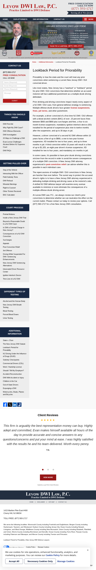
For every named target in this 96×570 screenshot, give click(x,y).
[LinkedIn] (14, 405)
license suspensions (80, 108)
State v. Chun (8, 340)
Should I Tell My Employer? (13, 370)
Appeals (6, 243)
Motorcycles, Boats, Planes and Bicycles (13, 393)
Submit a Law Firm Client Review (48, 485)
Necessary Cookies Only (40, 561)
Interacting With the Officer (13, 173)
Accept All (14, 561)
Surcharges (7, 240)
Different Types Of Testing (14, 293)
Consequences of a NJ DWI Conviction (13, 235)
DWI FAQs (7, 151)
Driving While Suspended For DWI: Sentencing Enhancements (14, 256)
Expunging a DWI (9, 388)
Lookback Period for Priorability (10, 348)
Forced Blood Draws (11, 314)
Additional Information (15, 332)
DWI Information (40, 19)
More (91, 19)
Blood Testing (8, 311)
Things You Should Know (14, 116)
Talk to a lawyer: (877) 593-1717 (66, 36)
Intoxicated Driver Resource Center (13, 270)
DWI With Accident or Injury (13, 378)
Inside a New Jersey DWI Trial (14, 218)
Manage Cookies (43, 547)
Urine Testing (8, 318)
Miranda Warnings (10, 184)
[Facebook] (5, 405)
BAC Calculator (9, 195)
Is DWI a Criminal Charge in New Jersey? (13, 229)
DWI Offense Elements (12, 131)
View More (48, 477)
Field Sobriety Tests (10, 177)
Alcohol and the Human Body (14, 301)
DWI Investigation (9, 135)
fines (35, 111)
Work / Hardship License (12, 367)
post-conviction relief (56, 164)
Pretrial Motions (9, 214)
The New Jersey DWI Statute (14, 344)
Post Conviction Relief (11, 247)
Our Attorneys (20, 19)
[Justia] (19, 405)
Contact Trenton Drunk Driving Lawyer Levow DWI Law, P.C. (80, 9)
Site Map (51, 502)
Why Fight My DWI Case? (13, 128)
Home (5, 19)
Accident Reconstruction (12, 374)
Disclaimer (41, 502)
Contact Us (59, 19)
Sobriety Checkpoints (11, 360)
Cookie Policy (30, 547)
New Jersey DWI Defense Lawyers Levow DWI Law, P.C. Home (30, 8)
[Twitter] (10, 405)
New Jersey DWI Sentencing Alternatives (14, 264)
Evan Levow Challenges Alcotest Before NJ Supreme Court (14, 144)
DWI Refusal (8, 181)
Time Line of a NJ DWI (11, 279)
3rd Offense (7, 250)
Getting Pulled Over (14, 163)
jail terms (43, 111)
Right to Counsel (9, 188)
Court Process (14, 208)
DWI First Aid (8, 124)
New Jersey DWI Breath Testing (12, 306)
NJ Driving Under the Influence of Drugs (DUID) (14, 355)
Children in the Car (10, 381)
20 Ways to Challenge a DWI (14, 138)
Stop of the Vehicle (10, 170)
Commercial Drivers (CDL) (13, 363)
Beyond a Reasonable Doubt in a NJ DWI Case (14, 222)
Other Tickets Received (12, 191)
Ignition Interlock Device (12, 275)
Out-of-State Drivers (10, 385)
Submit (15, 101)
